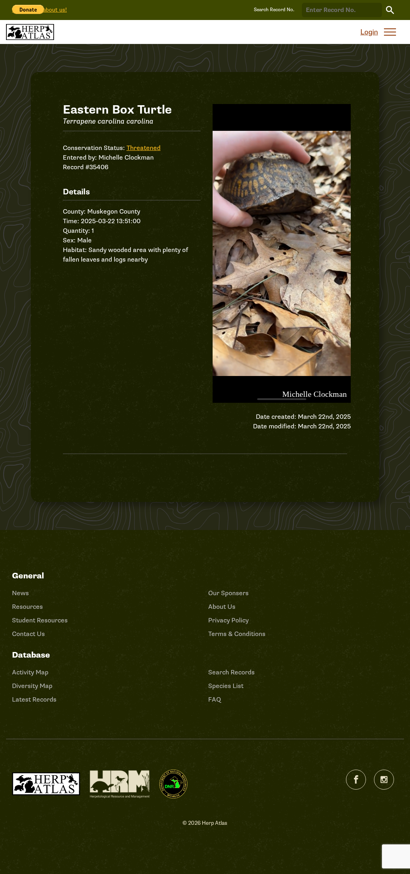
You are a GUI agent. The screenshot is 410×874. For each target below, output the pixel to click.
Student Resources (40, 620)
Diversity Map (32, 686)
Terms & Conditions (236, 634)
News (20, 593)
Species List (225, 686)
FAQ (214, 700)
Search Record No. (274, 10)
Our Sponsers (228, 593)
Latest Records (34, 700)
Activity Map (30, 672)
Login (369, 32)
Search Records (231, 672)
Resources (27, 607)
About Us (221, 607)
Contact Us (28, 634)
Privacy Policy (228, 620)
